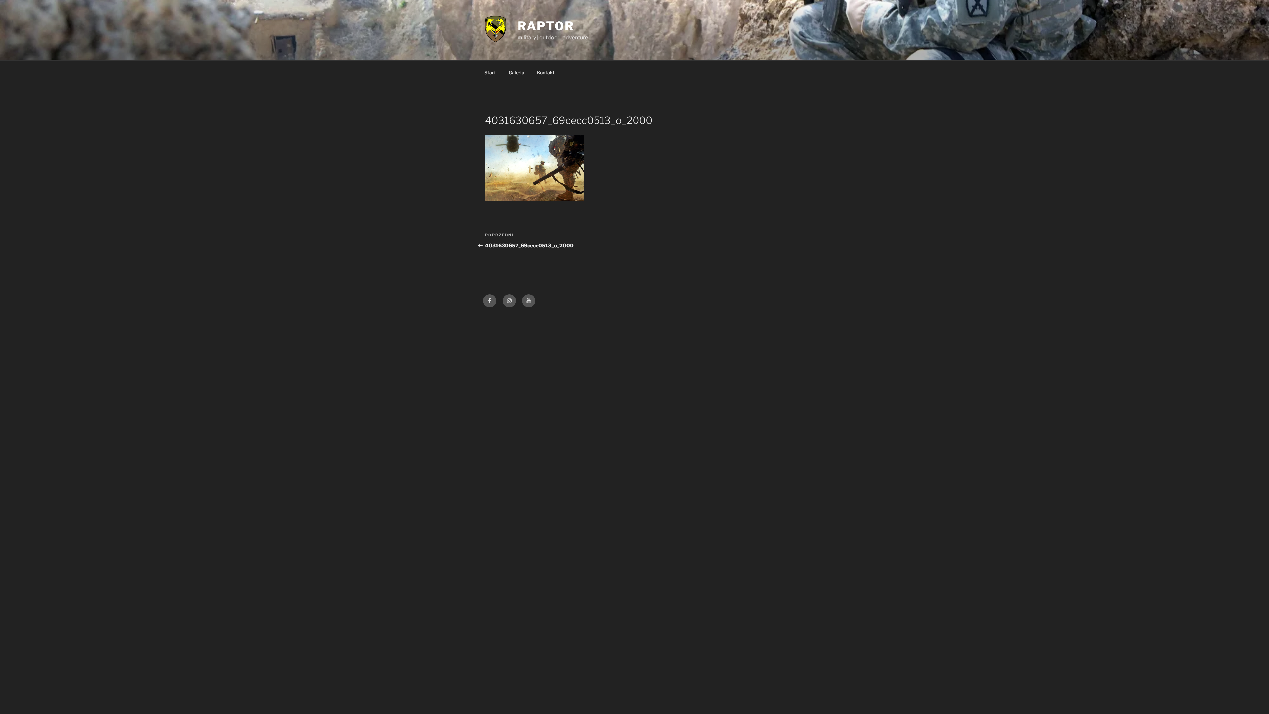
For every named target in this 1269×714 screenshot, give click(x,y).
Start (490, 72)
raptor (546, 26)
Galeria (516, 72)
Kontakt (546, 72)
